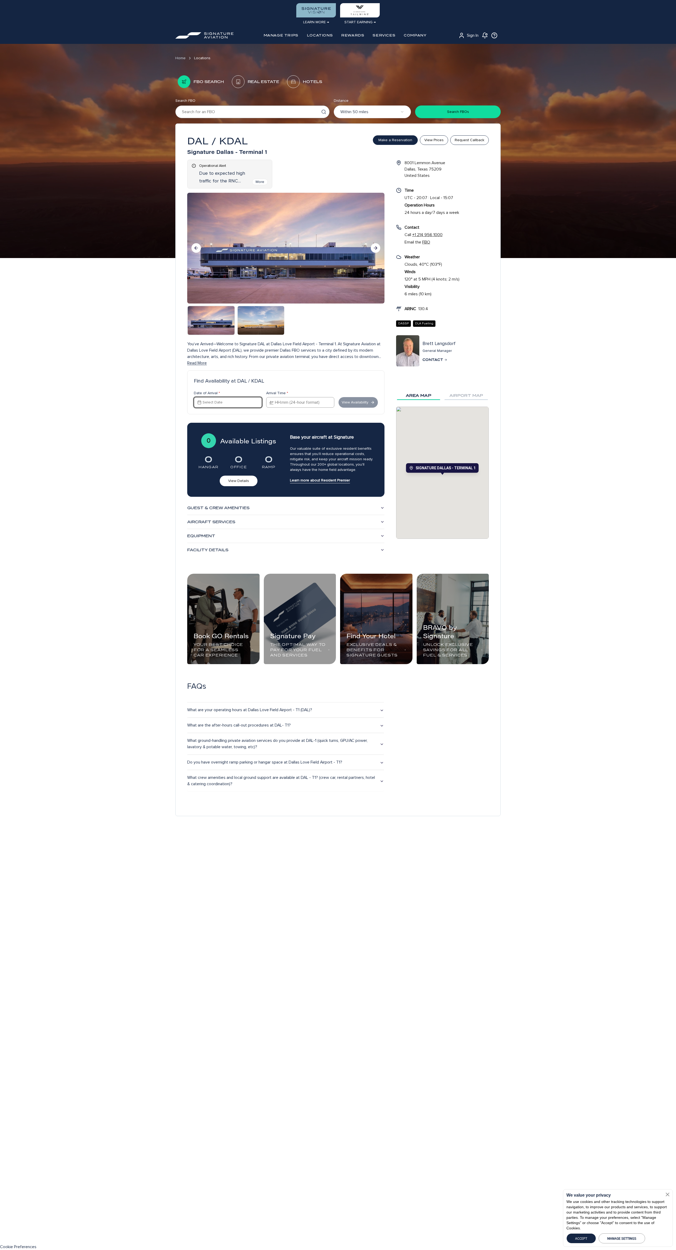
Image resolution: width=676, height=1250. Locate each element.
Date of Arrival (207, 393)
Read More (197, 363)
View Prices (434, 140)
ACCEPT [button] (581, 1238)
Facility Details (207, 550)
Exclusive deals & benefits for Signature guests (372, 649)
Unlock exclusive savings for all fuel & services (448, 649)
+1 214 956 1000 (427, 234)
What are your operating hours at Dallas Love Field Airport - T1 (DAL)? (249, 710)
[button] (667, 1194)
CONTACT (432, 360)
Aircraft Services (211, 522)
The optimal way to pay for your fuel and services (298, 649)
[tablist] (442, 395)
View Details (238, 481)
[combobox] (372, 111)
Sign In (472, 35)
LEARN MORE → (316, 22)
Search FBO (185, 100)
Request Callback (469, 140)
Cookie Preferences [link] (18, 1246)
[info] (494, 35)
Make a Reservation (395, 140)
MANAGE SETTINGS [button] (621, 1238)
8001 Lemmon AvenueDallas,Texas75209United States (425, 169)
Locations (202, 58)
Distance (341, 100)
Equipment (201, 536)
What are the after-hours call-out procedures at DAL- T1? (239, 725)
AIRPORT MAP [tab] (466, 395)
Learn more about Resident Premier (320, 480)
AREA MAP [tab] (418, 395)
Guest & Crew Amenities (218, 508)
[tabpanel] (442, 473)
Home (180, 58)
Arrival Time (277, 393)
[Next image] (375, 248)
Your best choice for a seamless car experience (218, 649)
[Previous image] (196, 248)
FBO (426, 242)
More (260, 182)
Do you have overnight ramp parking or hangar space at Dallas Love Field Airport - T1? (264, 762)
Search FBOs (458, 111)
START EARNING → (360, 22)
